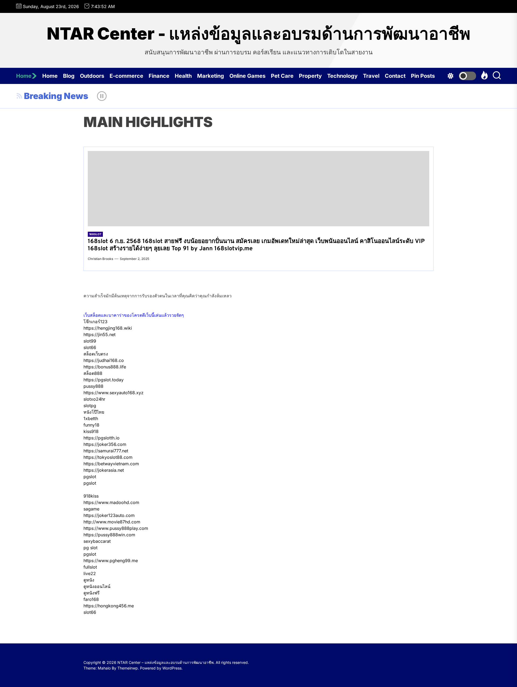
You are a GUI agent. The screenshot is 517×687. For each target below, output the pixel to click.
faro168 (91, 599)
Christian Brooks (100, 259)
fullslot (90, 567)
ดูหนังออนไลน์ (96, 586)
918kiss (91, 496)
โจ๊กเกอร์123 (95, 321)
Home (24, 76)
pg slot (90, 547)
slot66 (89, 347)
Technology (342, 76)
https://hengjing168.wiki (107, 328)
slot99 (89, 341)
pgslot (89, 476)
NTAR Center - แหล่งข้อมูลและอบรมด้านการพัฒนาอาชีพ (258, 34)
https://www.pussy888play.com (115, 528)
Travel (371, 76)
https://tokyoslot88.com (107, 457)
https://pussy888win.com (109, 534)
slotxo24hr (94, 399)
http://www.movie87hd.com (111, 521)
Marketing (210, 76)
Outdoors (92, 76)
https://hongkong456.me (108, 605)
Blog (69, 76)
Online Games (247, 76)
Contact (395, 76)
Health (183, 76)
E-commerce (126, 76)
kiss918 (91, 431)
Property (310, 76)
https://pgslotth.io (101, 438)
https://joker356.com (104, 444)
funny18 (91, 425)
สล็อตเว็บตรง (95, 354)
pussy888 (93, 386)
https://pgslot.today (103, 379)
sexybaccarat (97, 541)
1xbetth (90, 418)
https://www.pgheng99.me (110, 560)
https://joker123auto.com (109, 515)
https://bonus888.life (104, 366)
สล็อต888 (92, 373)
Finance (159, 76)
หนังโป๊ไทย (93, 412)
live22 (89, 573)
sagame (91, 509)
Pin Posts (423, 76)
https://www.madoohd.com (111, 502)
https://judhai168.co (103, 360)
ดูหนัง (88, 580)
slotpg (89, 405)
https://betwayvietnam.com (111, 463)
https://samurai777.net (105, 450)
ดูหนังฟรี (91, 593)
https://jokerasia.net (103, 470)
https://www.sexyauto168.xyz (113, 392)
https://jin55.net (99, 334)
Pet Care (282, 76)
